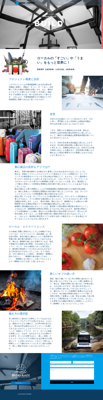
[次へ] (94, 24)
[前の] (8, 24)
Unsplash (35, 127)
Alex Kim (30, 127)
